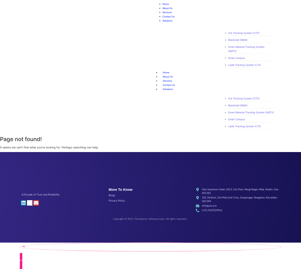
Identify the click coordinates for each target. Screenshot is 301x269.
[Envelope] (36, 203)
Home (166, 72)
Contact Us (169, 85)
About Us (168, 76)
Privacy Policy (117, 200)
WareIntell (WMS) (238, 39)
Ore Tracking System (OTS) (244, 32)
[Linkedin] (23, 203)
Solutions (168, 89)
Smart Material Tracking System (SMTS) (251, 112)
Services (167, 80)
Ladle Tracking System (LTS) (244, 64)
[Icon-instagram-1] (29, 203)
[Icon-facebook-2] (42, 203)
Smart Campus (236, 57)
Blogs (112, 195)
